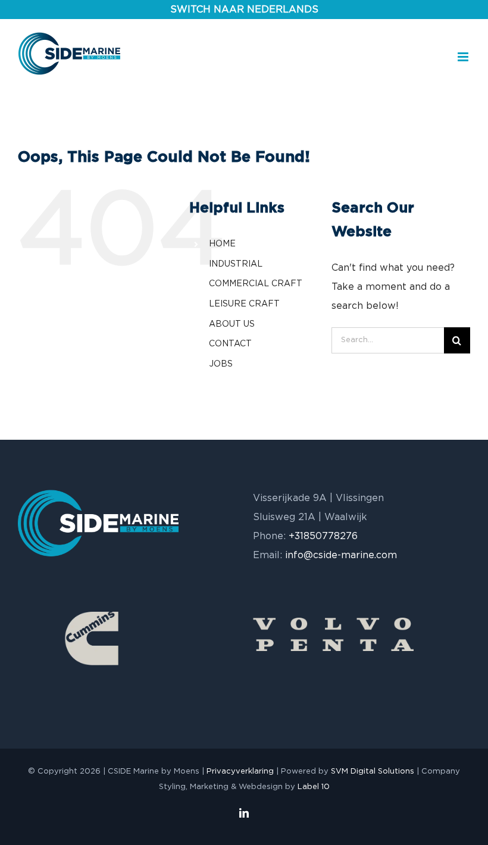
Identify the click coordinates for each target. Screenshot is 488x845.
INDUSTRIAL (235, 264)
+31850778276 (323, 536)
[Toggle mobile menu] (464, 57)
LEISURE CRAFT (244, 304)
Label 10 (314, 787)
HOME (222, 244)
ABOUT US (232, 324)
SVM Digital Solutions (372, 771)
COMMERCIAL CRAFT (255, 284)
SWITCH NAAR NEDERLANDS (244, 9)
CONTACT (230, 344)
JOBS (221, 364)
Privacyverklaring (240, 771)
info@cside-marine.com (341, 555)
